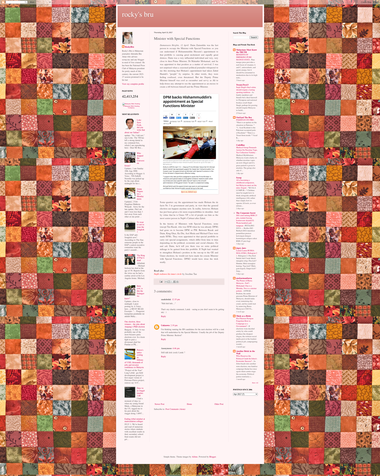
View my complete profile (133, 83)
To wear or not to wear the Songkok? (140, 227)
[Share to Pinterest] (177, 281)
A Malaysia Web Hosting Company (131, 107)
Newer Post (159, 404)
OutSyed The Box (244, 117)
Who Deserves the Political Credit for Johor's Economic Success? (246, 358)
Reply (163, 316)
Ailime (195, 456)
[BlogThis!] (168, 281)
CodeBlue (240, 145)
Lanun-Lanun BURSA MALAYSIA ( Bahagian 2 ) (246, 253)
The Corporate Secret (245, 212)
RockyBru (129, 46)
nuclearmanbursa (244, 278)
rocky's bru (138, 14)
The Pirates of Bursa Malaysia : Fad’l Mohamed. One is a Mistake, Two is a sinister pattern (246, 285)
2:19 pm (174, 325)
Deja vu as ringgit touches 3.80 (141, 392)
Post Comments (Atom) (175, 409)
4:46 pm (176, 348)
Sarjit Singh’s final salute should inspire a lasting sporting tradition (246, 90)
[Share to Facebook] (174, 281)
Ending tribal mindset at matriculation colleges (135, 420)
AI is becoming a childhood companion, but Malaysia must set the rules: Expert (246, 184)
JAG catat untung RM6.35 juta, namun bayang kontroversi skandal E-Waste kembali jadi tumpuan (246, 220)
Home (189, 404)
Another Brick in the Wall (245, 352)
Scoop (239, 177)
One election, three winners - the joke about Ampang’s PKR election (135, 324)
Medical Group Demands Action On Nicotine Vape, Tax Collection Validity (246, 150)
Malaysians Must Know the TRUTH (246, 51)
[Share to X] (171, 281)
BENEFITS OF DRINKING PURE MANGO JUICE (244, 57)
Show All (255, 383)
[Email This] (166, 281)
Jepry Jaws (241, 248)
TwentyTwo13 (242, 84)
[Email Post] (161, 281)
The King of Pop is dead (141, 258)
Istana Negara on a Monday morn (140, 193)
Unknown (165, 325)
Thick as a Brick (243, 315)
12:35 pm (176, 299)
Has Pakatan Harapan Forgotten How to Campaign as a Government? (244, 322)
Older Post (218, 404)
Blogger (212, 456)
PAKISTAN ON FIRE (245, 119)
